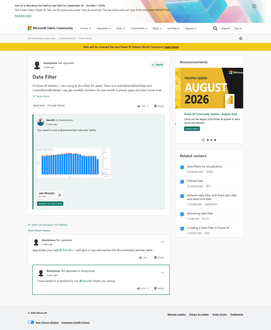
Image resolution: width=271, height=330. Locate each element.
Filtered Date (195, 181)
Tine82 (209, 171)
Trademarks (236, 314)
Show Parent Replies (39, 230)
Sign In (238, 28)
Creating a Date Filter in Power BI (208, 228)
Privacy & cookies (199, 314)
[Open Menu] (240, 38)
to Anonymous (64, 120)
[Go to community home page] (50, 28)
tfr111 (205, 218)
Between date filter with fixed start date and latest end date (212, 197)
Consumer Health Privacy (76, 322)
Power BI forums (67, 38)
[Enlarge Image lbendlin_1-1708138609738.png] (74, 163)
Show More (42, 96)
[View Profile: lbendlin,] (40, 122)
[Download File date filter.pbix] (59, 195)
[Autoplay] (203, 140)
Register (225, 28)
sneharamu (211, 204)
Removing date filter (200, 213)
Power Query (85, 38)
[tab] (207, 140)
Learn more (171, 47)
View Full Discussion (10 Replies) (50, 224)
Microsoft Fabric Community (41, 38)
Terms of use (219, 314)
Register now (23, 15)
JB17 (208, 185)
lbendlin (50, 120)
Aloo (207, 232)
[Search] (215, 28)
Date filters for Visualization (204, 166)
